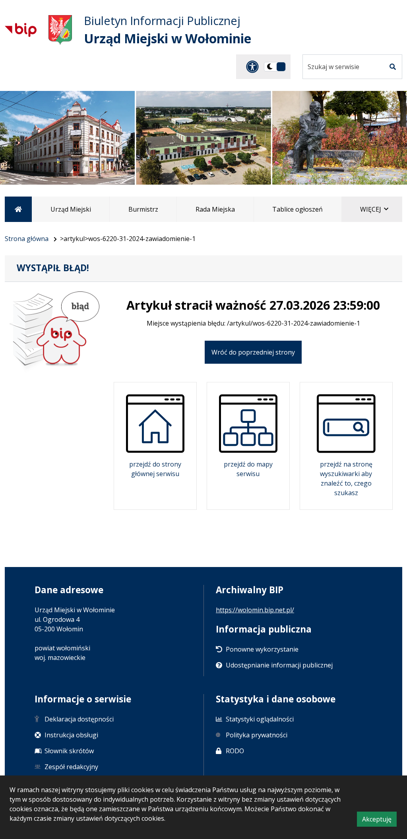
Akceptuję (379, 820)
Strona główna (26, 238)
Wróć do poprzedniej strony (253, 352)
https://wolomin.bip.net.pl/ (255, 610)
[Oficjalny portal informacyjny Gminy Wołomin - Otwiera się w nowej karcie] (60, 30)
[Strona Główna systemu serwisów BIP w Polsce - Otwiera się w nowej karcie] (21, 30)
